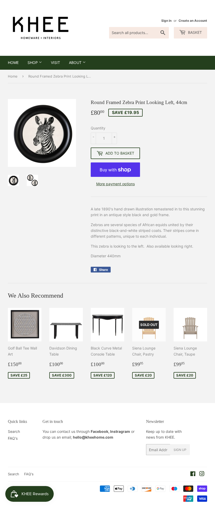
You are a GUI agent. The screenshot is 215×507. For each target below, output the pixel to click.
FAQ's (13, 438)
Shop (33, 62)
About (76, 62)
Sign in (166, 21)
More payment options (115, 184)
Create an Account (193, 21)
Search (14, 431)
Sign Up (180, 450)
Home (13, 62)
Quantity (98, 128)
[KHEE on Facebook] (193, 474)
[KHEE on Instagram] (202, 474)
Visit (55, 62)
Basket (194, 32)
